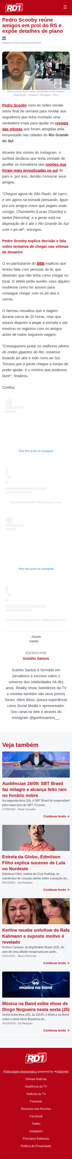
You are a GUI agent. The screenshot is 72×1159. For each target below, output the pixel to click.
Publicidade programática (20, 1071)
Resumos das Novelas (36, 1108)
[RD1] (14, 7)
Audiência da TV (36, 1086)
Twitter (36, 1123)
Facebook (36, 1116)
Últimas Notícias (36, 1079)
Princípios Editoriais (36, 1138)
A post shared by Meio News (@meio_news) (36, 502)
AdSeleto (62, 1071)
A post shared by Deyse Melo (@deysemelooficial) (36, 619)
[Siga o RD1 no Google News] (4, 37)
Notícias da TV (36, 1094)
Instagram (36, 1131)
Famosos (36, 1101)
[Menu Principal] (65, 7)
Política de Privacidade (36, 1146)
